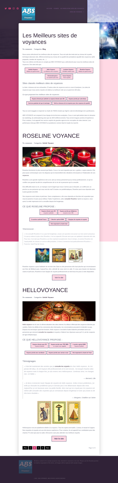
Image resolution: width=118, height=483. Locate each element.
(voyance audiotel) (48, 212)
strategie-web (70, 478)
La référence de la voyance (51, 70)
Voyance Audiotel (39, 345)
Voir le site (59, 278)
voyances (25, 175)
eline (75, 199)
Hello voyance (27, 324)
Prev (25, 448)
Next (47, 448)
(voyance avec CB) (68, 212)
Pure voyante (67, 76)
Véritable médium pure (68, 70)
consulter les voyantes (45, 332)
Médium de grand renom (33, 70)
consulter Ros (69, 199)
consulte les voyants (62, 366)
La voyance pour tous (52, 76)
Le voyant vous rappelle (59, 345)
